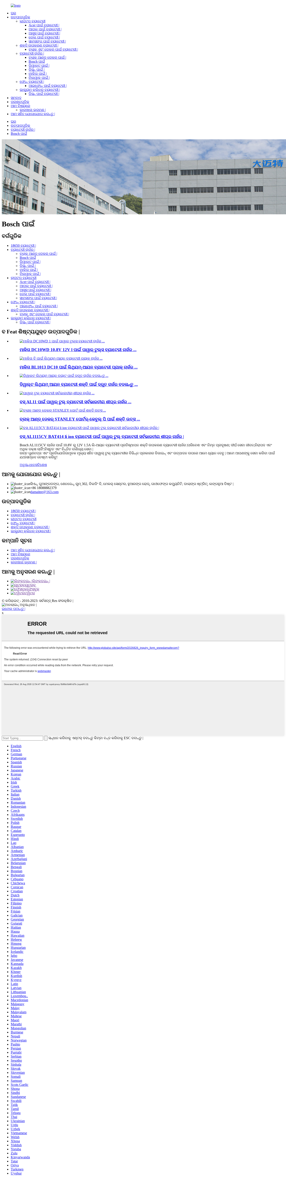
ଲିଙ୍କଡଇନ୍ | (41, 581)
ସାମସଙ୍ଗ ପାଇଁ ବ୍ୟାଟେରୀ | (47, 41)
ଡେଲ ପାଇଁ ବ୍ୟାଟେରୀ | (44, 37)
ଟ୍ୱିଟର (30, 593)
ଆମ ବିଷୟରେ (20, 106)
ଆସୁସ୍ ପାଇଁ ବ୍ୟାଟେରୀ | (44, 33)
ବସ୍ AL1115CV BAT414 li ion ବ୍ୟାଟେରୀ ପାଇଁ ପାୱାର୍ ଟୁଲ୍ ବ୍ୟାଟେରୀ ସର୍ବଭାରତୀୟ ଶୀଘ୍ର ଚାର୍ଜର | (102, 436)
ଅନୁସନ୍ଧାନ (27, 465)
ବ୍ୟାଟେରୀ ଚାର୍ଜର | (32, 53)
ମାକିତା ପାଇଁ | (38, 73)
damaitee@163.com (44, 492)
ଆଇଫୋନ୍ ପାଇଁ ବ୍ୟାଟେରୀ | (48, 86)
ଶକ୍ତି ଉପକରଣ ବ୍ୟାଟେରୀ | (39, 45)
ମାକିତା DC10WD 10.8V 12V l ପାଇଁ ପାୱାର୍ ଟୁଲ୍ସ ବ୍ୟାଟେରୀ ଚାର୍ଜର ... (78, 349)
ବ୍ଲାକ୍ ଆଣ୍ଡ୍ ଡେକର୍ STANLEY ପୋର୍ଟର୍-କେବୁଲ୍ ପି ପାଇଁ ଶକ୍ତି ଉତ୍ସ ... (80, 419)
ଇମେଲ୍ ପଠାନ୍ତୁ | (13, 609)
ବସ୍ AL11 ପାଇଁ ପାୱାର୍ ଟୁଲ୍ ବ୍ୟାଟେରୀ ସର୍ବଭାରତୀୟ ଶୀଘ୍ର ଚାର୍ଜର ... (75, 401)
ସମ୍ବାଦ (16, 98)
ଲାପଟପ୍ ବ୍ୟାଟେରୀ (32, 21)
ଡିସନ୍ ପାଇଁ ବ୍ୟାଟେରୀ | (44, 94)
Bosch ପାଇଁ (37, 61)
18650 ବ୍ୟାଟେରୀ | (23, 245)
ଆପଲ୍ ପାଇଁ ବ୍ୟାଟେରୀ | (45, 29)
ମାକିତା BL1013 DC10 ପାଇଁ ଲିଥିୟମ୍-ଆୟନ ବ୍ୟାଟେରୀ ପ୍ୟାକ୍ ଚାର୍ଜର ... (79, 367)
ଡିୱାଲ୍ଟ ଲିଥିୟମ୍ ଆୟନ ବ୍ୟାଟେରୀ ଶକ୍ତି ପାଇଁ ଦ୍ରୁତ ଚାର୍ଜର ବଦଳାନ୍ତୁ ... (79, 384)
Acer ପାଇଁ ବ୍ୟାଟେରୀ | (44, 25)
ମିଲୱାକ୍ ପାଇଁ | (39, 77)
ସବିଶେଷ (41, 465)
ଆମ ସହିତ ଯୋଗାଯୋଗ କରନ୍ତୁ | (33, 114)
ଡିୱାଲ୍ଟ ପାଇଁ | (39, 65)
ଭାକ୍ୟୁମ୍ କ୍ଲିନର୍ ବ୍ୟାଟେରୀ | (40, 90)
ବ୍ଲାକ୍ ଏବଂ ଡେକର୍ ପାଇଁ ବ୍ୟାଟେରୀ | (53, 49)
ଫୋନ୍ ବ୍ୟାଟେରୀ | (32, 82)
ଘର (13, 13)
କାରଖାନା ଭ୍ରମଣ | (33, 110)
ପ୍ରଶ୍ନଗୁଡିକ (20, 102)
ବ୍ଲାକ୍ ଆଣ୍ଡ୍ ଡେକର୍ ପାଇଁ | (47, 57)
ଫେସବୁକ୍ (33, 589)
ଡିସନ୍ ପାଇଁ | (36, 69)
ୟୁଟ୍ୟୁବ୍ (30, 585)
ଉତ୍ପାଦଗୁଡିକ (20, 17)
